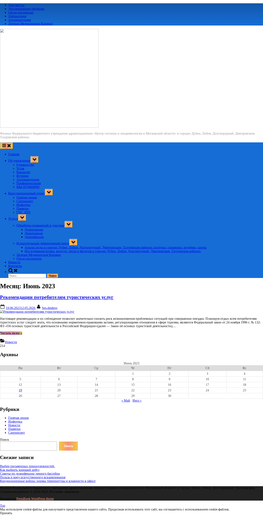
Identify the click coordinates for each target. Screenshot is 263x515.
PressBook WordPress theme (35, 498)
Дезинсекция (34, 229)
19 (20, 390)
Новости (14, 262)
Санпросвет (24, 201)
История (22, 176)
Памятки (22, 208)
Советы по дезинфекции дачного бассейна (30, 473)
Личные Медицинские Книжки (30, 23)
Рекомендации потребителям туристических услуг (56, 297)
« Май (125, 400)
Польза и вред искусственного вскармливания (32, 477)
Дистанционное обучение (26, 8)
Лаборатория (17, 16)
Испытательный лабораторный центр (42, 243)
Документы (16, 5)
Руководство (25, 164)
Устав (20, 168)
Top (2, 505)
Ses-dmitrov (50, 308)
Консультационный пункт (26, 193)
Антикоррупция (19, 20)
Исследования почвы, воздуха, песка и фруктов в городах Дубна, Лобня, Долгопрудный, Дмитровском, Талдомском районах (113, 251)
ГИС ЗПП (23, 212)
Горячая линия (26, 197)
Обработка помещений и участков (40, 225)
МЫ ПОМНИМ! (28, 187)
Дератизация (34, 233)
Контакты (15, 266)
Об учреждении (19, 160)
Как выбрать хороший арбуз (19, 470)
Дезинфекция (34, 237)
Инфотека (23, 205)
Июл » (137, 400)
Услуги (13, 218)
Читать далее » (11, 333)
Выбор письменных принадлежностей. (27, 466)
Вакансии (23, 172)
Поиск (4, 439)
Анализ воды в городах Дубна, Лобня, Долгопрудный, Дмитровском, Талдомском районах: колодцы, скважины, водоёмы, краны (115, 247)
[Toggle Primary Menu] (6, 145)
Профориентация (28, 183)
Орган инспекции (20, 12)
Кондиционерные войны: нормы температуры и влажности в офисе (48, 481)
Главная (13, 154)
